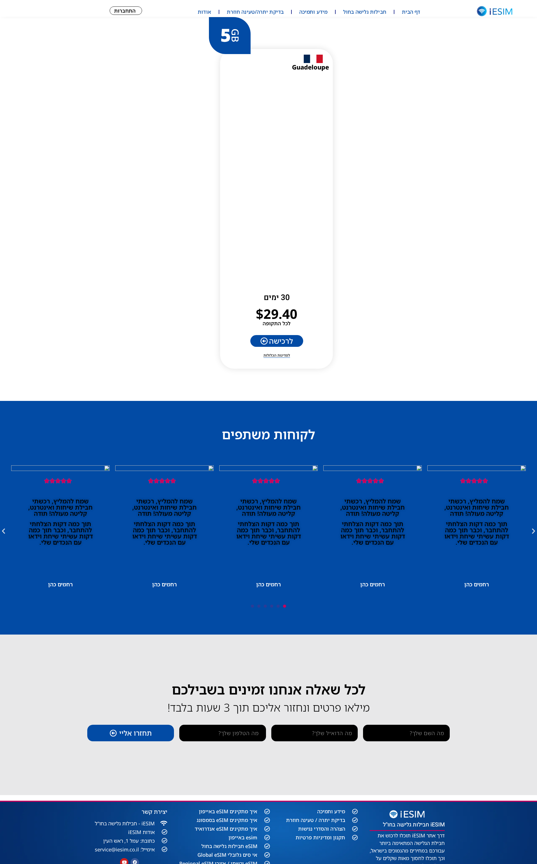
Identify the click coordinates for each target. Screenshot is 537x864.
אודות (204, 11)
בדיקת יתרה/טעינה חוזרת (255, 11)
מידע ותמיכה (313, 11)
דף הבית (411, 11)
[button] (3, 530)
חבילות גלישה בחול (364, 11)
